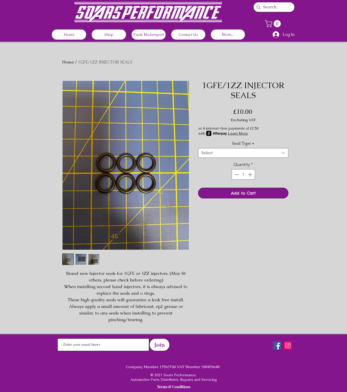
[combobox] (243, 153)
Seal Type (243, 143)
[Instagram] (288, 345)
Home (68, 62)
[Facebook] (277, 345)
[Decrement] (236, 174)
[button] (273, 23)
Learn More (238, 133)
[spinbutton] (243, 174)
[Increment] (250, 174)
